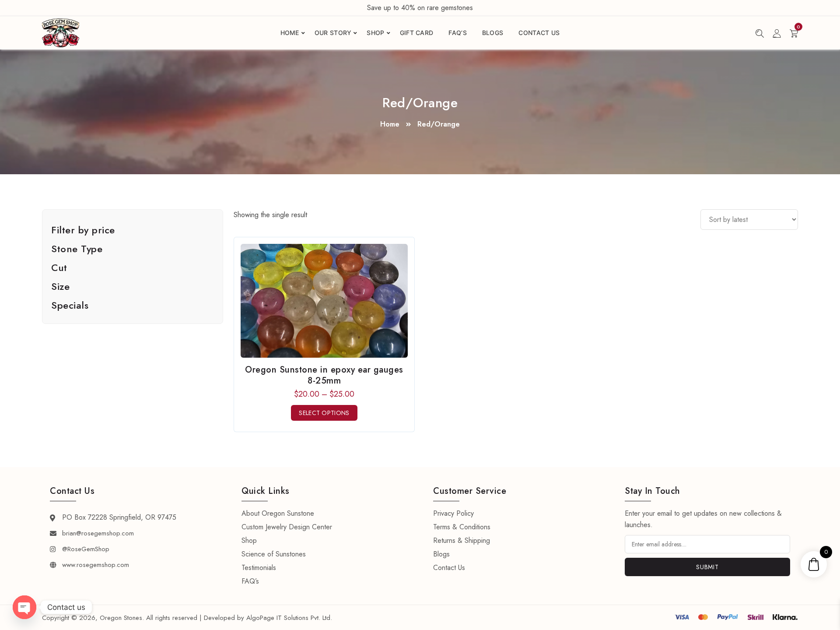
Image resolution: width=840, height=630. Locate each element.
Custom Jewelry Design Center (287, 527)
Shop (375, 32)
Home (289, 32)
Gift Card (417, 32)
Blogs (493, 32)
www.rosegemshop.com (95, 565)
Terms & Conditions (461, 527)
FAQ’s (457, 32)
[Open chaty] (24, 607)
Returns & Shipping (461, 540)
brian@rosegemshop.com (98, 533)
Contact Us (539, 32)
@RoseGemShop (85, 549)
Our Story (333, 32)
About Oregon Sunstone (278, 513)
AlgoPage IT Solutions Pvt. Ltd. (289, 618)
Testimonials (259, 568)
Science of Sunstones (274, 554)
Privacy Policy (453, 513)
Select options (324, 412)
